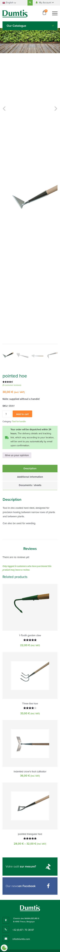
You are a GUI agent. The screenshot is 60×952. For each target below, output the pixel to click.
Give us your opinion (17, 455)
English (10, 2)
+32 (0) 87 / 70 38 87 (23, 929)
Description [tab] (30, 468)
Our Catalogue (16, 26)
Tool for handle (19, 421)
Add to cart (22, 414)
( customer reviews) (11, 385)
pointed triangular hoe (30, 834)
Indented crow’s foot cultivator (30, 771)
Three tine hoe (30, 703)
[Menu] (55, 13)
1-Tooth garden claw (30, 635)
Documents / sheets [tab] (30, 485)
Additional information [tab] (30, 476)
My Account (45, 2)
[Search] (30, 3)
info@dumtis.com (21, 939)
